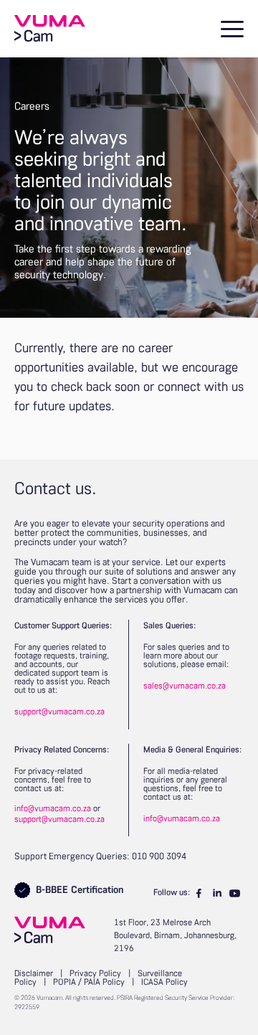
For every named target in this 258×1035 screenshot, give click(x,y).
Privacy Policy (95, 974)
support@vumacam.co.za (59, 712)
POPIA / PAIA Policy (89, 982)
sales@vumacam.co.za (184, 686)
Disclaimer (33, 974)
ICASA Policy (164, 982)
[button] (229, 28)
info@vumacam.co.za (52, 809)
